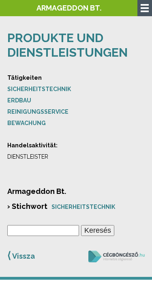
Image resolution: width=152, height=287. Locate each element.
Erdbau (19, 100)
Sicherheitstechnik (39, 89)
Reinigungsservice (38, 111)
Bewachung (26, 123)
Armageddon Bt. (68, 8)
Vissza (21, 255)
